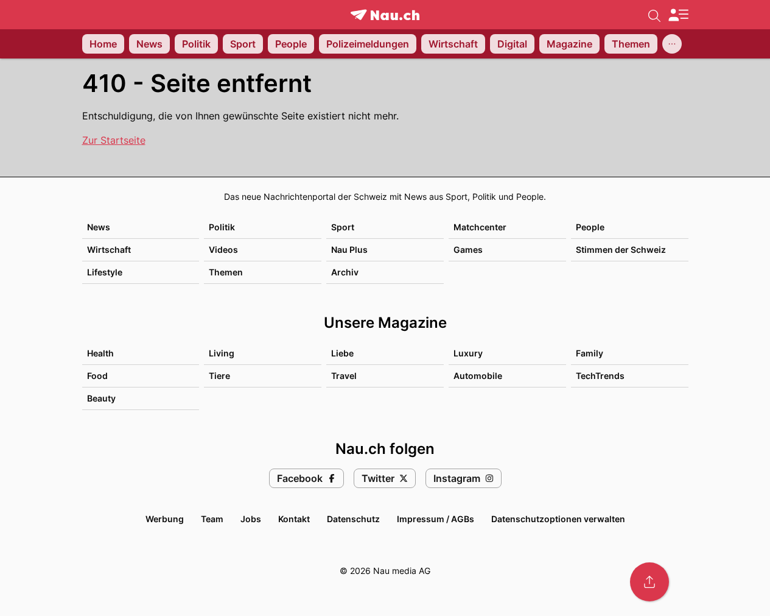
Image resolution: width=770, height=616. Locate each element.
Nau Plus (349, 249)
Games (468, 249)
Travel (344, 375)
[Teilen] (649, 581)
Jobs (250, 519)
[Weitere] (672, 44)
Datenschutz (353, 519)
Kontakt (294, 519)
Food (97, 375)
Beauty (101, 398)
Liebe (342, 353)
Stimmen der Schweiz (621, 249)
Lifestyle (104, 272)
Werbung (164, 519)
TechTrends (600, 375)
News (98, 227)
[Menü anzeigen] (678, 15)
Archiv (345, 272)
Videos (223, 249)
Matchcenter (479, 227)
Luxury (468, 353)
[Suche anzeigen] (654, 14)
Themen (226, 272)
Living (221, 353)
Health (100, 353)
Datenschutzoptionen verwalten (558, 519)
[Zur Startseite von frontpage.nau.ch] (385, 15)
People (590, 227)
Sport (342, 227)
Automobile (477, 375)
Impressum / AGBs (435, 519)
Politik (222, 227)
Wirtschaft (109, 249)
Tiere (219, 375)
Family (589, 353)
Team (212, 519)
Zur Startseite (113, 140)
